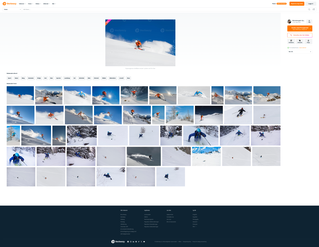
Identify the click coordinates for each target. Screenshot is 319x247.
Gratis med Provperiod (299, 28)
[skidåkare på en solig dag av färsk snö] (59, 135)
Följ (309, 22)
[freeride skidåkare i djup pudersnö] (82, 135)
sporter (58, 78)
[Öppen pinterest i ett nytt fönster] (136, 241)
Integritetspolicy (187, 241)
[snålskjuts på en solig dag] (79, 115)
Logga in (310, 3)
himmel (96, 78)
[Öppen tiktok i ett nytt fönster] (138, 241)
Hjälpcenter (170, 214)
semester (31, 78)
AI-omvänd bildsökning (127, 229)
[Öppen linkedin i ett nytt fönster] (133, 241)
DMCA (146, 217)
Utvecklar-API (124, 226)
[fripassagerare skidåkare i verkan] (48, 95)
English (195, 214)
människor (113, 78)
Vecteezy (123, 217)
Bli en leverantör (171, 222)
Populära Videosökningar (151, 226)
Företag (123, 222)
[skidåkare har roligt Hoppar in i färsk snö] (180, 115)
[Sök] (309, 9)
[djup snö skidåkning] (50, 115)
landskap (67, 78)
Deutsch (195, 222)
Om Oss (169, 219)
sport (9, 78)
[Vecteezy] (9, 3)
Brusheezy (123, 214)
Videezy (123, 219)
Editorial (45, 4)
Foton (30, 4)
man (51, 78)
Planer (274, 3)
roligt (39, 78)
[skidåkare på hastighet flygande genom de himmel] (20, 115)
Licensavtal (147, 214)
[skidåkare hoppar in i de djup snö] (13, 135)
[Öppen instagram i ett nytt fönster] (130, 241)
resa (128, 78)
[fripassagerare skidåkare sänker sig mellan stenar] (266, 95)
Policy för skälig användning (199, 241)
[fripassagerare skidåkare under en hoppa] (105, 95)
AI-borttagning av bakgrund (128, 231)
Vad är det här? (302, 47)
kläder (104, 78)
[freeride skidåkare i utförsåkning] (235, 135)
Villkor (179, 241)
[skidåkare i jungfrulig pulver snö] (162, 95)
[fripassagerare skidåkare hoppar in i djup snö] (158, 115)
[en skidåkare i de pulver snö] (217, 95)
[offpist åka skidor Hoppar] (108, 115)
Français (195, 224)
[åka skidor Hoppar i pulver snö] (134, 95)
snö (45, 78)
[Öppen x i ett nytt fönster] (141, 241)
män (89, 78)
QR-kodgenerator (125, 234)
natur (16, 78)
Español (195, 217)
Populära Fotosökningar (151, 224)
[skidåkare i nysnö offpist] (144, 156)
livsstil (121, 78)
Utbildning (124, 224)
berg (23, 78)
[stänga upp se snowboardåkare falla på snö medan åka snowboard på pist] (206, 156)
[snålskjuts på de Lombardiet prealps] (238, 95)
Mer (53, 4)
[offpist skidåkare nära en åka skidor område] (137, 115)
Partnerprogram (148, 219)
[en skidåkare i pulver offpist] (77, 95)
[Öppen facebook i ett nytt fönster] (128, 241)
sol (74, 78)
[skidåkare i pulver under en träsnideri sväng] (194, 95)
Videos (37, 4)
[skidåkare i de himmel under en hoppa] (36, 135)
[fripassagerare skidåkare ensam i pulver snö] (20, 95)
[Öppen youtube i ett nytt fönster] (144, 241)
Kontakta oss (170, 217)
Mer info (291, 51)
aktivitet (81, 78)
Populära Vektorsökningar (151, 222)
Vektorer (21, 4)
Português (195, 219)
